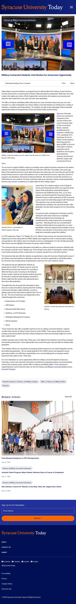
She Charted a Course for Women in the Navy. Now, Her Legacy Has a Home (31, 487)
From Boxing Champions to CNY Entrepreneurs (20, 458)
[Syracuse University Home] (32, 7)
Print (63, 83)
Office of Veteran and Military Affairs (53, 381)
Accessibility (6, 573)
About (4, 542)
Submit (37, 518)
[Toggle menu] (71, 7)
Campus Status (7, 584)
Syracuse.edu (6, 589)
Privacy (4, 578)
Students (6, 385)
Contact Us (6, 547)
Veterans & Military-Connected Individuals (19, 20)
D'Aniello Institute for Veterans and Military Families (20, 381)
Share (72, 83)
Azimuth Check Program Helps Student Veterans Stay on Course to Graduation (33, 472)
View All (68, 397)
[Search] (65, 7)
